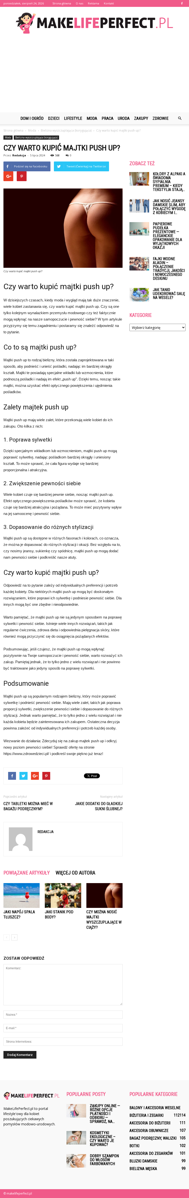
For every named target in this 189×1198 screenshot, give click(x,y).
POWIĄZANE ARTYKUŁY (26, 873)
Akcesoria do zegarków (151, 1153)
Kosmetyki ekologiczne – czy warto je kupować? (102, 1139)
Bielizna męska (143, 1168)
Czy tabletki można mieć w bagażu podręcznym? (28, 806)
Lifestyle (73, 118)
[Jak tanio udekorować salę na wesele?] (139, 294)
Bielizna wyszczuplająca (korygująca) (36, 137)
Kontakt (109, 3)
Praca (107, 118)
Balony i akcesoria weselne (154, 1107)
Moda (92, 118)
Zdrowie (161, 118)
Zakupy (141, 118)
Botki (134, 1146)
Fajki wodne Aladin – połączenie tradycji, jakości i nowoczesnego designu (169, 268)
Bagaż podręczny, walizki (152, 1138)
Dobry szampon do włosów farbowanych (104, 1160)
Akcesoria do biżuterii (149, 1123)
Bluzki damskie (143, 1161)
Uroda (124, 118)
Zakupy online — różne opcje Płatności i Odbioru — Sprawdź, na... (105, 1114)
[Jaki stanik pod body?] (63, 895)
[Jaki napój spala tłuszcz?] (21, 895)
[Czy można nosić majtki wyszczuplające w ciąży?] (104, 895)
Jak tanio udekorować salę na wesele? (169, 293)
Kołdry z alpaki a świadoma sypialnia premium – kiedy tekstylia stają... (169, 182)
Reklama (93, 3)
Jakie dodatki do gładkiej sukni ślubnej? (99, 806)
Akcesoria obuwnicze (148, 1130)
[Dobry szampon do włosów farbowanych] (76, 1161)
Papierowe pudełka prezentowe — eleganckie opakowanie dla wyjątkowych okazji (167, 236)
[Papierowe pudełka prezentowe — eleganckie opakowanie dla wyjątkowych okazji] (139, 229)
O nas (79, 3)
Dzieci (54, 118)
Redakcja (19, 155)
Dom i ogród (32, 118)
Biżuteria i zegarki (146, 1115)
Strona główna (61, 3)
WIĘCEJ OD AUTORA (75, 873)
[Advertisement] (94, 75)
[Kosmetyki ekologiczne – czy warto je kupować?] (76, 1137)
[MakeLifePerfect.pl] (94, 23)
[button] (180, 118)
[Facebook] (182, 3)
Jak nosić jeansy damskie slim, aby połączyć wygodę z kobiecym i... (169, 207)
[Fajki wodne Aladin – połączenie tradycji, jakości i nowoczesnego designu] (139, 263)
